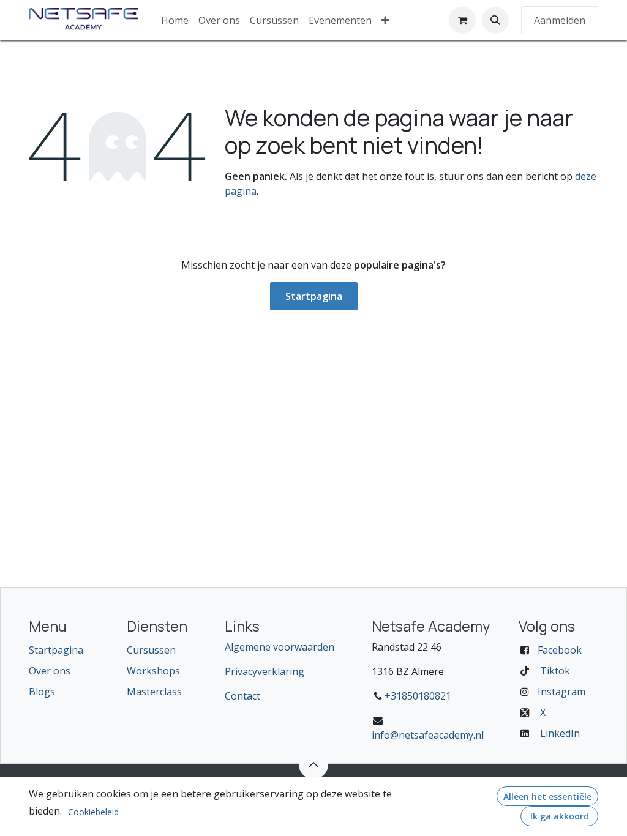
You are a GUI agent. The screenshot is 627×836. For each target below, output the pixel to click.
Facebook (560, 650)
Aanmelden (559, 20)
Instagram (561, 691)
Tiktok (555, 670)
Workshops (153, 670)
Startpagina (313, 296)
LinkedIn (560, 733)
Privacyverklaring (264, 671)
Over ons (49, 670)
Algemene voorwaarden (279, 647)
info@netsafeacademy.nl (428, 735)
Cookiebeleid (93, 812)
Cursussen (151, 650)
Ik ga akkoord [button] (559, 816)
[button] (495, 20)
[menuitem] (174, 20)
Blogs (42, 691)
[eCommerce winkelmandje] (462, 20)
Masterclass (154, 691)
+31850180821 (418, 696)
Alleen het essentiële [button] (547, 796)
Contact (242, 696)
